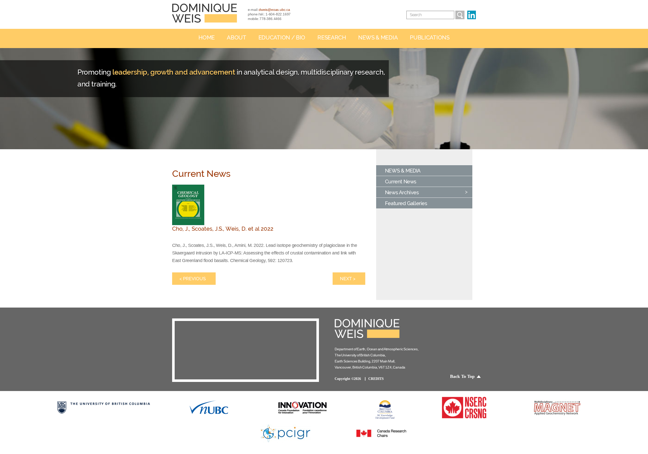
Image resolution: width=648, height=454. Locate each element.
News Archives (402, 192)
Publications (429, 37)
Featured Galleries (406, 203)
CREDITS (376, 379)
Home (206, 37)
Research (331, 37)
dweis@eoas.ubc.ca (274, 10)
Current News (400, 181)
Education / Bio (282, 37)
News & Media (378, 37)
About (236, 37)
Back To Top (462, 376)
